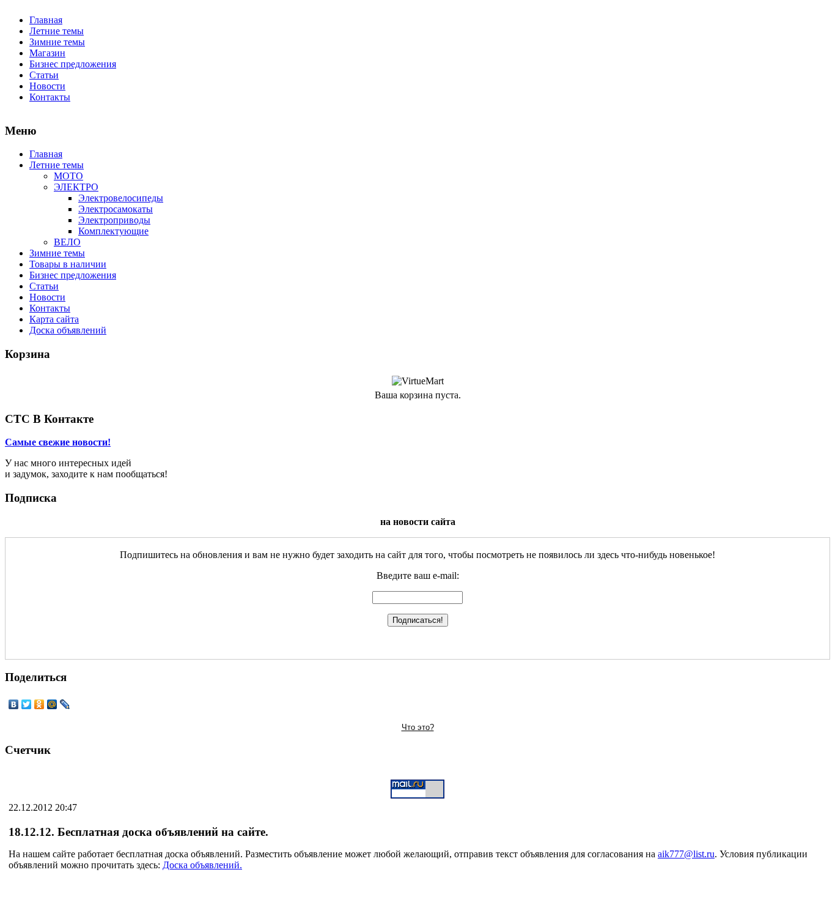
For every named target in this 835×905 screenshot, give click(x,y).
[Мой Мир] (52, 704)
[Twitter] (26, 704)
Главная (45, 20)
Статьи (44, 75)
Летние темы (56, 31)
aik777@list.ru (686, 854)
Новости (47, 86)
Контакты (49, 97)
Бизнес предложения (72, 64)
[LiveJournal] (65, 704)
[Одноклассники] (39, 704)
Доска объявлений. (202, 865)
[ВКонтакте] (13, 704)
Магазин (47, 53)
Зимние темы (57, 42)
